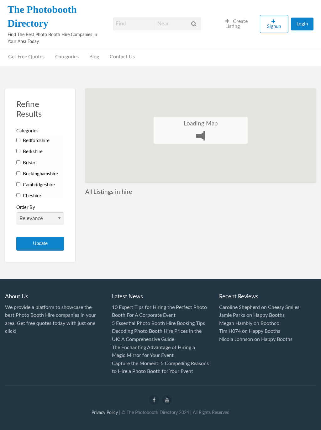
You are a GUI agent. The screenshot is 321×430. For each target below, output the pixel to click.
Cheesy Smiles (283, 307)
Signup (274, 26)
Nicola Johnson (236, 339)
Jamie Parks (232, 315)
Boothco (269, 323)
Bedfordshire (36, 140)
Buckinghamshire (40, 174)
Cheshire (31, 196)
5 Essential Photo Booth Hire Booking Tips (158, 323)
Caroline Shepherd (239, 307)
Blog (94, 57)
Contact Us (122, 57)
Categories (67, 57)
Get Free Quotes (26, 57)
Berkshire (32, 151)
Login (302, 24)
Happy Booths (269, 315)
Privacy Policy (105, 413)
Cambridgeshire (38, 185)
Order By (25, 207)
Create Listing (236, 24)
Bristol (29, 163)
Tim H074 (230, 331)
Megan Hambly (235, 323)
